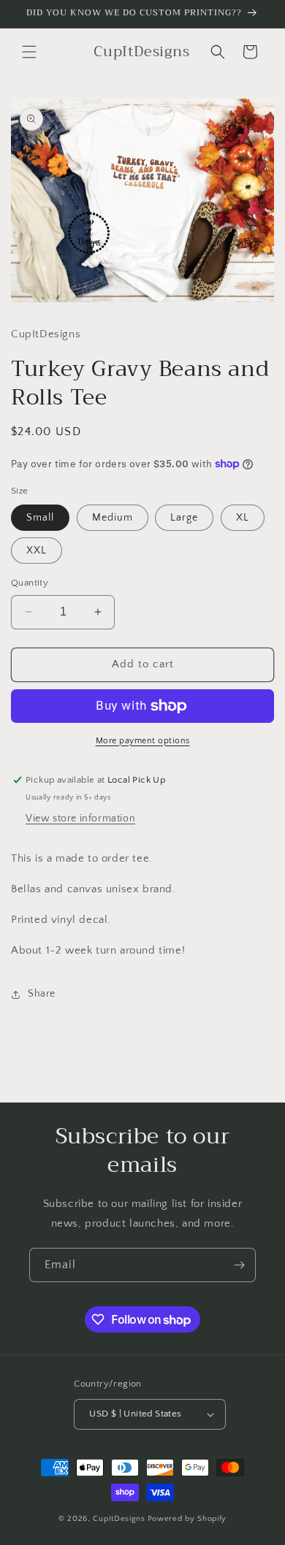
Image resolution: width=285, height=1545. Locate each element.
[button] (29, 52)
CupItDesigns (119, 1518)
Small (40, 518)
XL (242, 518)
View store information (80, 818)
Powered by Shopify (187, 1518)
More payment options (143, 740)
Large (184, 518)
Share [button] (42, 994)
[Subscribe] (239, 1265)
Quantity (29, 583)
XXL (36, 550)
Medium (112, 518)
